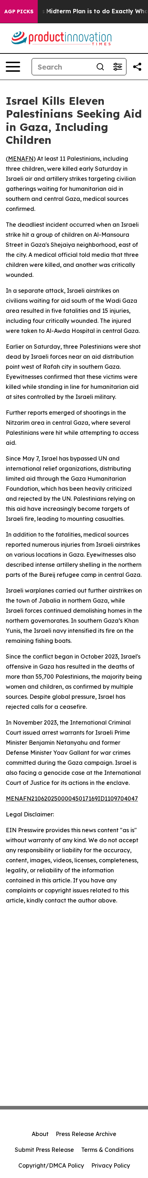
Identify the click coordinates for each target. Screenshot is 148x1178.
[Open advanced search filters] (117, 66)
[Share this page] (137, 67)
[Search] (100, 66)
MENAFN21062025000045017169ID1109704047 (72, 798)
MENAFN (20, 158)
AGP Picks (18, 11)
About (40, 1133)
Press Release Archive (86, 1133)
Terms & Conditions (107, 1149)
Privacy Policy (110, 1165)
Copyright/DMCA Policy (51, 1165)
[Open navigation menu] (13, 67)
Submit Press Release (44, 1149)
